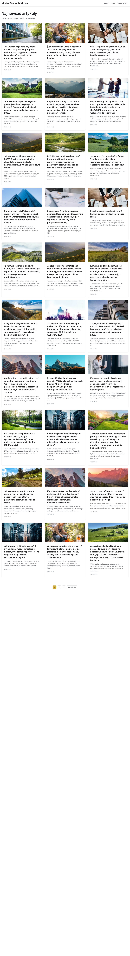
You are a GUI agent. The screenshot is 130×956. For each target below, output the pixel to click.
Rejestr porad (109, 3)
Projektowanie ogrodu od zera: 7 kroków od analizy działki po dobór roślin (107, 214)
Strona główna (122, 3)
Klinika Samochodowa (15, 3)
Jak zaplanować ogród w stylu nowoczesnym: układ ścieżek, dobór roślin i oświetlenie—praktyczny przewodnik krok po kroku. (19, 497)
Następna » (72, 587)
